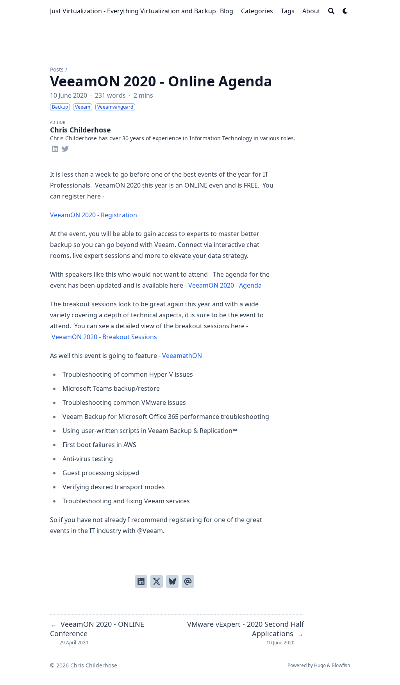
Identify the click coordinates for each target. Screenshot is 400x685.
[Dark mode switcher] (345, 11)
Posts (57, 69)
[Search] (331, 11)
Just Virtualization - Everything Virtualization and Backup (133, 11)
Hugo (320, 665)
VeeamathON (182, 355)
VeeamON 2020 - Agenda (225, 285)
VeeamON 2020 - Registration (93, 215)
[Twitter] (65, 147)
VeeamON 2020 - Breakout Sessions (104, 337)
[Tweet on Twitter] (156, 581)
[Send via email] (188, 581)
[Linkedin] (55, 147)
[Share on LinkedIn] (141, 581)
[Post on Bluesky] (172, 581)
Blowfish (341, 665)
